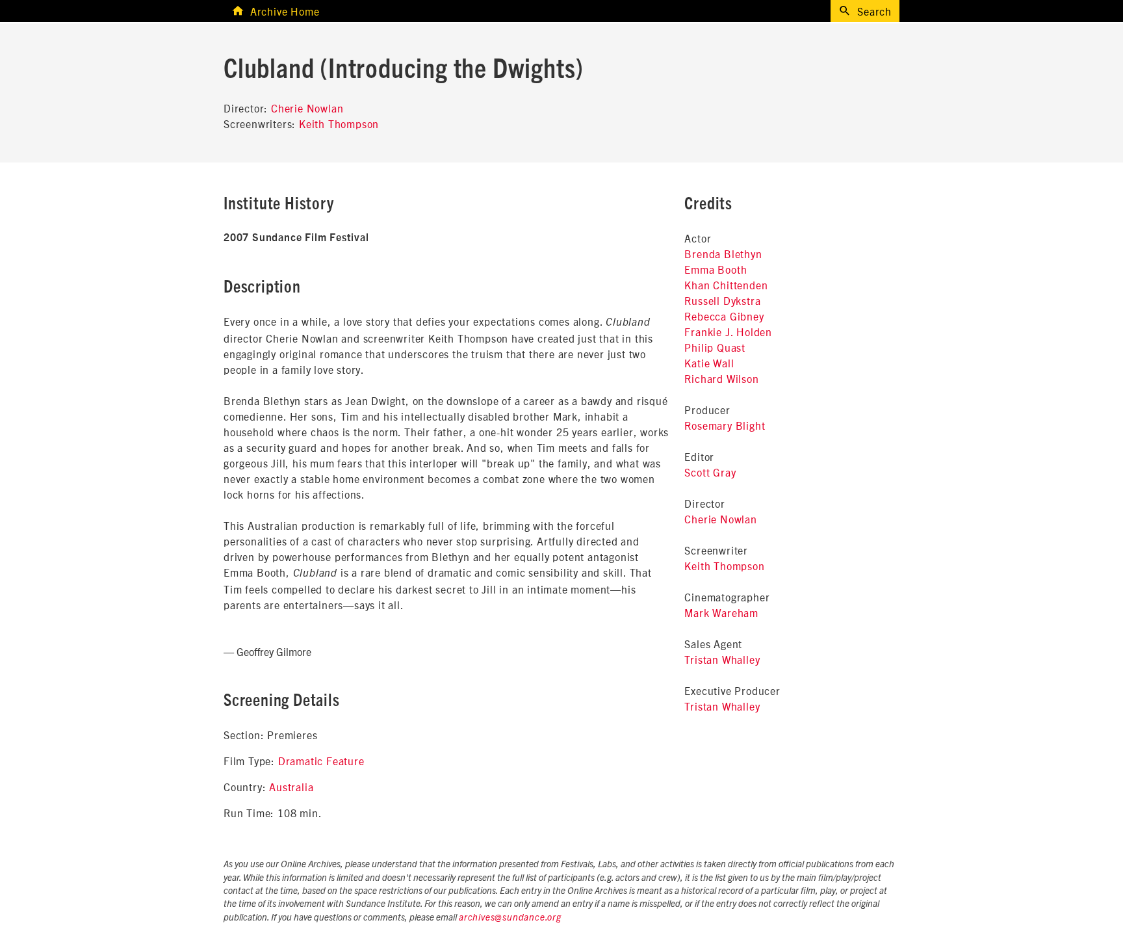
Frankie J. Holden (728, 331)
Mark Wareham (721, 612)
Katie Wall (709, 362)
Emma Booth (715, 269)
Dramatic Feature (321, 760)
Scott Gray (710, 471)
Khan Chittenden (726, 284)
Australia (291, 786)
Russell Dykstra (722, 300)
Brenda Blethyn (723, 253)
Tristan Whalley (722, 659)
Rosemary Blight (724, 425)
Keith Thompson (339, 123)
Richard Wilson (721, 378)
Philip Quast (714, 347)
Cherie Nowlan (307, 107)
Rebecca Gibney (724, 315)
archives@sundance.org (510, 917)
